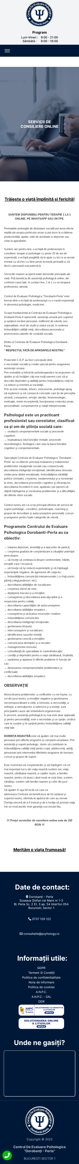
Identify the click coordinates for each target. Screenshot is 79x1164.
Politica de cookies (41, 987)
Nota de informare (41, 982)
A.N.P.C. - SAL (41, 997)
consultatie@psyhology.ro (41, 934)
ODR (41, 1001)
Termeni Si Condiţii (41, 972)
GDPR (41, 968)
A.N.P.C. (41, 992)
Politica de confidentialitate (41, 977)
